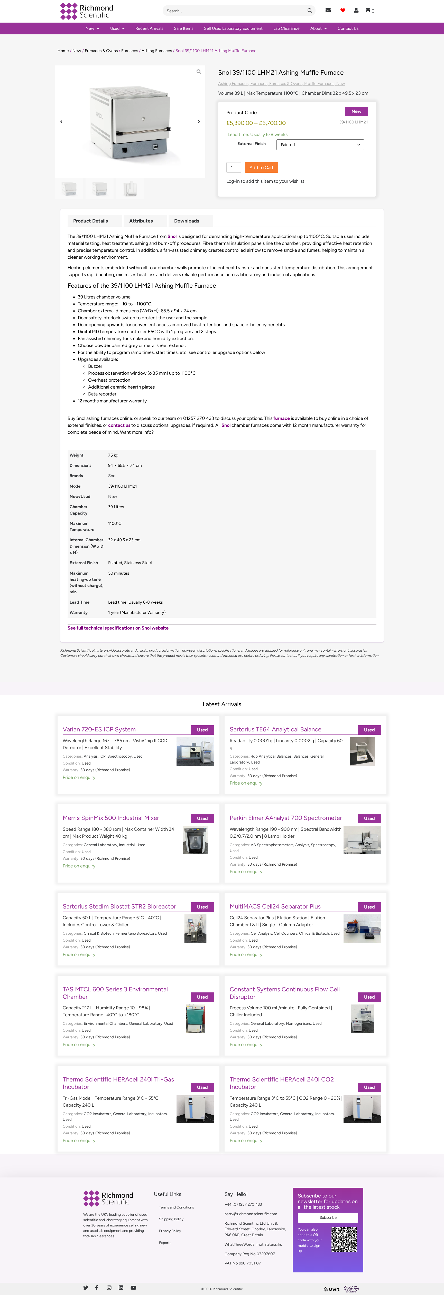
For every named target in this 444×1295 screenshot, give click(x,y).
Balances (301, 756)
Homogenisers (298, 1023)
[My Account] (356, 10)
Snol (173, 236)
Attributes (141, 221)
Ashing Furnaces (157, 50)
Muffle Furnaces (319, 83)
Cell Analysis (261, 933)
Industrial (127, 845)
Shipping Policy (171, 1219)
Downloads (186, 221)
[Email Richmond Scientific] (328, 10)
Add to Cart (261, 167)
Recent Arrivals (149, 28)
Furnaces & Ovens (101, 50)
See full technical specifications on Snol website (119, 628)
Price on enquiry (79, 777)
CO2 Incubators (97, 1114)
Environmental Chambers (105, 1023)
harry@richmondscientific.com (251, 1214)
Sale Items (183, 28)
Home (63, 50)
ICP (102, 756)
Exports (165, 1243)
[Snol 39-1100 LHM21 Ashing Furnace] (130, 121)
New (90, 28)
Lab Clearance (286, 28)
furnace (281, 418)
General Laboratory (100, 845)
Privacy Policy (170, 1231)
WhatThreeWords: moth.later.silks (253, 1244)
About (316, 28)
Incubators (157, 1114)
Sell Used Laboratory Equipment (233, 28)
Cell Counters (285, 933)
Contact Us (348, 28)
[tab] (95, 221)
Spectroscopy (119, 756)
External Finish (251, 144)
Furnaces (129, 50)
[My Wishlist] (342, 10)
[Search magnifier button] (310, 10)
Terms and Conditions (176, 1207)
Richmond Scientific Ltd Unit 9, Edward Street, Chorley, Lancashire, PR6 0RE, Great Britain (255, 1229)
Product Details (90, 221)
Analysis (91, 756)
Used (114, 28)
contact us (119, 425)
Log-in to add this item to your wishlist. (266, 181)
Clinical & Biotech (99, 933)
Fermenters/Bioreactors (135, 933)
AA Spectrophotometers (272, 845)
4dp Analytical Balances (271, 756)
